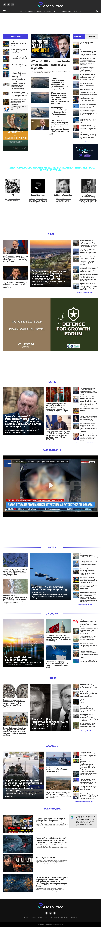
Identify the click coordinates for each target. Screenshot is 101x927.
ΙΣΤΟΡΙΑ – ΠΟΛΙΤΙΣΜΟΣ (62, 11)
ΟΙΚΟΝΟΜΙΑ (48, 11)
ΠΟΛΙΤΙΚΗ (31, 11)
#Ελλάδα (26, 167)
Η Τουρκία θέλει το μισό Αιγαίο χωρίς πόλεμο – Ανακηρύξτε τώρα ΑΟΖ (63, 200)
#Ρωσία (43, 170)
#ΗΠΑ (78, 167)
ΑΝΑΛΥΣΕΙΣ (77, 11)
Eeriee (61, 924)
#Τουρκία (55, 170)
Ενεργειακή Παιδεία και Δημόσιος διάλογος (12, 199)
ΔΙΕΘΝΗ (23, 11)
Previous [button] (22, 147)
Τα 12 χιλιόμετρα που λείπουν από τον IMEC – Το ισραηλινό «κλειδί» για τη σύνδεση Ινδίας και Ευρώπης (38, 200)
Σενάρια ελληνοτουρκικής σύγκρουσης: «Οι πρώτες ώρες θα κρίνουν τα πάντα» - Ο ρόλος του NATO (88, 200)
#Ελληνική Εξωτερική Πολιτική (53, 167)
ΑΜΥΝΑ (39, 11)
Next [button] (25, 147)
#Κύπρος (88, 167)
